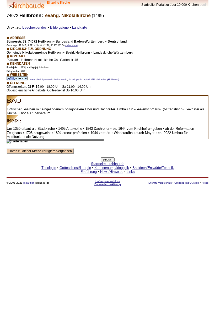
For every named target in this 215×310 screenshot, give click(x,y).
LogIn (204, 4)
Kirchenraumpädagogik (111, 168)
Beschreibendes (34, 27)
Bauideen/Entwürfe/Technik (153, 168)
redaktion (29, 182)
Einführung (88, 172)
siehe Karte (71, 45)
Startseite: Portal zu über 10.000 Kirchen (170, 4)
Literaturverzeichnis (160, 182)
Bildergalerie (59, 27)
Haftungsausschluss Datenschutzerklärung (107, 183)
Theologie (48, 168)
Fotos (205, 182)
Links (131, 172)
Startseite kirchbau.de (107, 164)
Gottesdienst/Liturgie (75, 168)
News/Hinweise (111, 172)
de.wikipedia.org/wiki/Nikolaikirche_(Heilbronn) (94, 79)
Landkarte (79, 27)
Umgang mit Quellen (186, 182)
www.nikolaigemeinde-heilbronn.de (48, 79)
